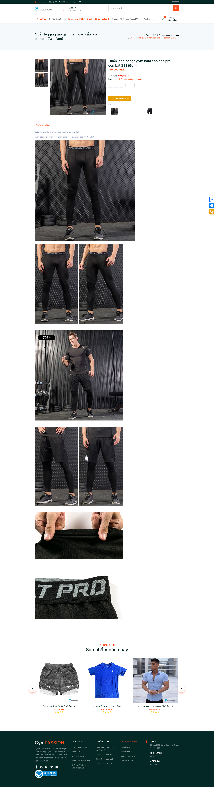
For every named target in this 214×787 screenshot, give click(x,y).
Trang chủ (149, 35)
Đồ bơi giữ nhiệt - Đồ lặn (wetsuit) (94, 19)
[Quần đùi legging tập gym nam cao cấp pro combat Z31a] (149, 111)
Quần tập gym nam (80, 747)
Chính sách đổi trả (104, 754)
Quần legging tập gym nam (168, 35)
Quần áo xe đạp (79, 765)
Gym (49, 742)
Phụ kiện (147, 19)
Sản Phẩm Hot (126, 752)
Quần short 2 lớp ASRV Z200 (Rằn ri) (59, 706)
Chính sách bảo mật (104, 759)
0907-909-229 (75, 10)
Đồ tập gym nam (56, 19)
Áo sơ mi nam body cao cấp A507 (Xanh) (155, 706)
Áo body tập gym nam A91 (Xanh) (107, 706)
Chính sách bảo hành (105, 763)
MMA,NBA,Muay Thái (81, 761)
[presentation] (32, 689)
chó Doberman (78, 768)
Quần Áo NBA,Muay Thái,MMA (125, 19)
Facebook (174, 2)
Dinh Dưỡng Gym (128, 756)
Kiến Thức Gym (127, 761)
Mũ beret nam (78, 756)
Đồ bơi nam (73, 19)
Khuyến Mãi (125, 747)
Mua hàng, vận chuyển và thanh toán (105, 748)
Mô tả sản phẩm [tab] (43, 125)
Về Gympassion (129, 741)
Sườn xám (76, 752)
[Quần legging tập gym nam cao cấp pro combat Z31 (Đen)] (114, 111)
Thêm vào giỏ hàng (121, 98)
